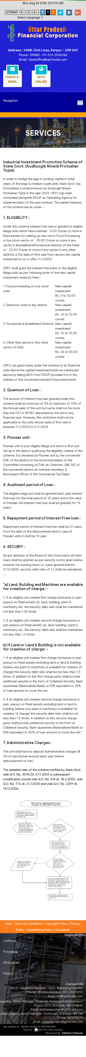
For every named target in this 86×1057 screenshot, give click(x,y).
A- (22, 12)
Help (9, 924)
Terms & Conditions (28, 924)
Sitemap (12, 12)
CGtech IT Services (72, 1033)
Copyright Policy (56, 924)
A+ (36, 12)
